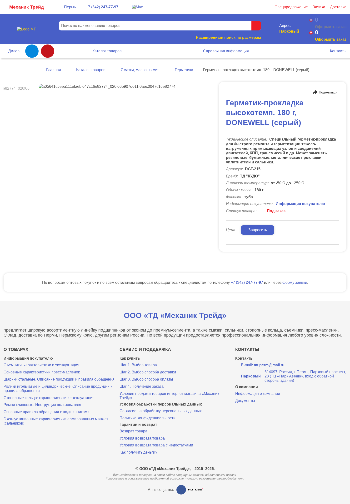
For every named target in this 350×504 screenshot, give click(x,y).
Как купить (130, 358)
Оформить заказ (330, 39)
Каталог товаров (107, 51)
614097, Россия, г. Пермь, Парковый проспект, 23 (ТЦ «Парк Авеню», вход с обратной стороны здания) (293, 376)
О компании (246, 387)
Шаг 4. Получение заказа (142, 386)
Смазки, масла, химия (140, 70)
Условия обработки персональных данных (161, 404)
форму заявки (294, 282)
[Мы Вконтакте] (181, 489)
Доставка (338, 7)
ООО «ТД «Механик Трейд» (175, 315)
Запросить (257, 230)
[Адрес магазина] (273, 29)
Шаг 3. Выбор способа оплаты (146, 379)
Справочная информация (226, 51)
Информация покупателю (300, 204)
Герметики (184, 70)
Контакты (338, 51)
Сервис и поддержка (145, 349)
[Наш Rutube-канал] (195, 490)
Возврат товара (133, 431)
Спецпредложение (291, 7)
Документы (245, 401)
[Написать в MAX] (137, 7)
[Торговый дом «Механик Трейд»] (26, 29)
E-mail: (263, 365)
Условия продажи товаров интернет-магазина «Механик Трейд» (169, 395)
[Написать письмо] (125, 7)
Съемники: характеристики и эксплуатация (41, 365)
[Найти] (256, 25)
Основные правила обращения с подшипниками (47, 412)
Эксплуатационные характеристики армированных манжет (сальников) (56, 421)
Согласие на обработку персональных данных (161, 411)
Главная (53, 70)
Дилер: (14, 51)
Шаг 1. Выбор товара (138, 365)
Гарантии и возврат (138, 424)
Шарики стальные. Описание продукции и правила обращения (59, 379)
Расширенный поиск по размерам (228, 37)
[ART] (32, 51)
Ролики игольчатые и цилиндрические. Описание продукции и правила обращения (58, 388)
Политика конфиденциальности (147, 418)
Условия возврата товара (142, 438)
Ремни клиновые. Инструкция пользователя (42, 405)
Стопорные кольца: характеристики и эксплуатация (49, 398)
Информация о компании (257, 393)
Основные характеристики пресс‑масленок (42, 372)
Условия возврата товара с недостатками (156, 445)
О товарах (16, 349)
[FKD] (47, 51)
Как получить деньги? (138, 452)
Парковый (289, 31)
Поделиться (328, 92)
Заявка (319, 7)
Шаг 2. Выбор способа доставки (148, 372)
